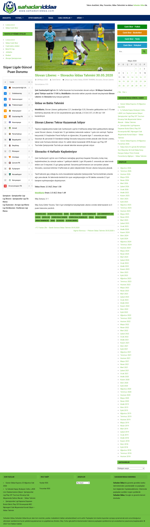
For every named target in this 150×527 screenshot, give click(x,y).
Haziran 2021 (125, 358)
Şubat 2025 (124, 223)
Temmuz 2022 (125, 318)
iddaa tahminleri (42, 220)
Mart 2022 (124, 331)
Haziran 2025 (125, 211)
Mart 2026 (124, 183)
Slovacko (99, 80)
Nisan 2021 (124, 364)
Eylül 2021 (124, 349)
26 (124, 86)
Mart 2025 (124, 220)
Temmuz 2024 (125, 245)
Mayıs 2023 (124, 288)
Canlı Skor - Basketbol (132, 33)
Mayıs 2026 (124, 177)
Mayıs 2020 (124, 398)
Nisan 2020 (124, 401)
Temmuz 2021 (125, 355)
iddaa (91, 217)
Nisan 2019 (124, 426)
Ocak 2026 (124, 189)
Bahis (66, 214)
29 (136, 86)
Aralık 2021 (124, 340)
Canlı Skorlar (64, 18)
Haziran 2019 (125, 420)
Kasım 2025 (124, 196)
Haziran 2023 (125, 285)
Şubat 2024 (124, 260)
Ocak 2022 (124, 337)
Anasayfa (6, 18)
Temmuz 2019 (125, 416)
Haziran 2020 (125, 395)
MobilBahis (39, 193)
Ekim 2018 (124, 444)
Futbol (19, 18)
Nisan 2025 (124, 217)
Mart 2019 (124, 429)
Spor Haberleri (35, 18)
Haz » (124, 92)
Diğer (79, 18)
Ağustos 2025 (125, 205)
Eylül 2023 (124, 275)
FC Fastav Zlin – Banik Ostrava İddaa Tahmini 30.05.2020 (57, 228)
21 (132, 81)
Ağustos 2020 (125, 389)
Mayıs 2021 (124, 361)
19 (124, 81)
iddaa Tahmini (101, 217)
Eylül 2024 (124, 239)
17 (145, 77)
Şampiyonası (16, 58)
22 (136, 81)
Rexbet (8, 55)
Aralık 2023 (124, 266)
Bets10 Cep (10, 49)
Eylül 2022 (124, 312)
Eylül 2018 (124, 447)
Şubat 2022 (124, 334)
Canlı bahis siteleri (12, 46)
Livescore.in (10, 25)
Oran (52, 220)
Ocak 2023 (124, 300)
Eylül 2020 (124, 386)
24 (145, 81)
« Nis (119, 92)
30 (141, 86)
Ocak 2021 (124, 374)
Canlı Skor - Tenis (132, 39)
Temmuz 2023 (125, 281)
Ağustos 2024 (125, 242)
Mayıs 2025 (124, 214)
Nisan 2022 (124, 327)
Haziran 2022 (125, 321)
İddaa (50, 18)
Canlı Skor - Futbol (132, 27)
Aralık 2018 (124, 438)
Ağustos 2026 (125, 168)
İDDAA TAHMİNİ (89, 80)
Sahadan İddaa (139, 5)
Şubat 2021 (124, 370)
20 (128, 81)
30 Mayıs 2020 (41, 214)
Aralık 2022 (124, 303)
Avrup (8, 58)
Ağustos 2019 (125, 413)
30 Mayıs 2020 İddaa (55, 214)
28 (132, 86)
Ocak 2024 (124, 263)
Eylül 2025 (124, 202)
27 (128, 86)
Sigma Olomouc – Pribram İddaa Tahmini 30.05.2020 (93, 231)
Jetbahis (9, 52)
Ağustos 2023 (125, 278)
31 (145, 86)
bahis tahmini (75, 214)
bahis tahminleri (89, 214)
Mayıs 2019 (124, 423)
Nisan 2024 (124, 254)
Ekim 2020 (124, 383)
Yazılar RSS (43, 483)
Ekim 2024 (124, 236)
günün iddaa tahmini (59, 217)
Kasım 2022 (124, 306)
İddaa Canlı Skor (12, 28)
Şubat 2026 (124, 186)
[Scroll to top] (146, 523)
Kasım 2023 (124, 269)
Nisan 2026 (124, 180)
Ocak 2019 (124, 435)
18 (119, 81)
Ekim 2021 (124, 346)
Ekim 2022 (124, 309)
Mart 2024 (124, 257)
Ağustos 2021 (125, 352)
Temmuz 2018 (125, 453)
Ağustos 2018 (125, 450)
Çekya (38, 217)
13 (128, 77)
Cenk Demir (56, 80)
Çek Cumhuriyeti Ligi (105, 214)
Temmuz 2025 (125, 208)
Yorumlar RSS (44, 489)
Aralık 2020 (124, 377)
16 (141, 77)
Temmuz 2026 (125, 171)
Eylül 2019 (124, 410)
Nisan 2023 (124, 291)
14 (132, 77)
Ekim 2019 (124, 407)
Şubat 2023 (124, 297)
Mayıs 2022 (124, 324)
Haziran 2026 (125, 174)
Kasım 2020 (124, 380)
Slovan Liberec (108, 80)
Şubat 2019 (124, 432)
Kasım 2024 (124, 232)
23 (141, 81)
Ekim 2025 (124, 199)
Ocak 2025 (124, 226)
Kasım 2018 (124, 441)
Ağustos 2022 (125, 315)
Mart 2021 (124, 367)
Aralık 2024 (124, 229)
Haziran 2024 (125, 248)
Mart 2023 (124, 294)
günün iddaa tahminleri (78, 217)
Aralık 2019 (124, 404)
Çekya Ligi (68, 80)
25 (119, 86)
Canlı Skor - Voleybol (132, 45)
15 (136, 77)
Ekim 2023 (124, 272)
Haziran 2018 (125, 456)
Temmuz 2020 (125, 392)
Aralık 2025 (124, 193)
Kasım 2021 (124, 343)
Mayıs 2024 (124, 251)
